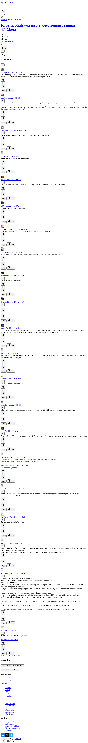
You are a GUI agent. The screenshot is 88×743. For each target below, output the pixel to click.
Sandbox (9, 696)
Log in (8, 678)
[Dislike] (3, 86)
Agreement (10, 712)
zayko (3, 156)
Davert (3, 252)
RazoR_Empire (6, 229)
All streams (9, 2)
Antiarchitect (5, 130)
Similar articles (18, 665)
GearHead (4, 405)
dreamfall (4, 276)
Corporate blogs (11, 722)
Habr (13, 741)
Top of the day (6, 665)
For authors (10, 706)
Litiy (2, 431)
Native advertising (12, 726)
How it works (10, 704)
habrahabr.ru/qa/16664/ (9, 640)
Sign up (4, 656)
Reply (4, 90)
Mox (2, 631)
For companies (11, 708)
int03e (3, 206)
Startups (8, 730)
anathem (4, 20)
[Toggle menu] (2, 2)
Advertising (10, 724)
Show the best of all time (10, 670)
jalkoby (3, 353)
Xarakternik (5, 457)
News (8, 690)
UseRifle (4, 98)
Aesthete (4, 379)
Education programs (13, 728)
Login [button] (3, 14)
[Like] (3, 80)
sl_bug (3, 73)
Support (18, 739)
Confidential (10, 714)
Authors (8, 694)
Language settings (8, 739)
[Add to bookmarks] (9, 90)
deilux (3, 180)
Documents (10, 710)
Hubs (7, 692)
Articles (8, 688)
